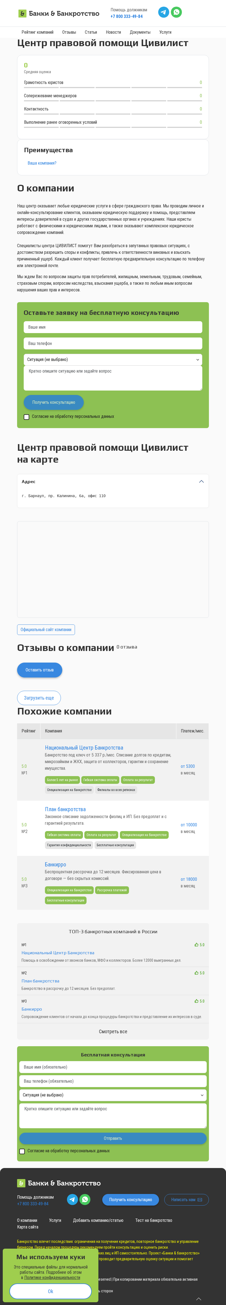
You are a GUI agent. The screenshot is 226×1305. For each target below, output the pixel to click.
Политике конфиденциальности (52, 1277)
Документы (140, 32)
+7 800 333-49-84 (126, 16)
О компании (27, 1220)
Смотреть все (113, 1031)
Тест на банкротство (153, 1220)
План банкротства (65, 809)
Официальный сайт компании (46, 629)
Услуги (165, 32)
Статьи (91, 32)
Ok (50, 1291)
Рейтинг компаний (37, 32)
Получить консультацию (130, 1199)
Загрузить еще (39, 698)
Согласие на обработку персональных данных (73, 416)
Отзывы (69, 32)
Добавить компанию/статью (98, 1220)
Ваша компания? (42, 163)
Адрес (28, 481)
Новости (113, 32)
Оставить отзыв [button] (40, 670)
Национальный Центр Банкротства (84, 747)
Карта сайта (27, 1227)
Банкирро (55, 864)
